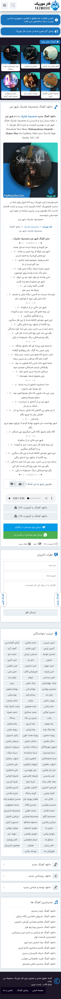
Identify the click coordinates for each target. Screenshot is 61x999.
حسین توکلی (49, 712)
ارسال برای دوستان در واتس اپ (28, 534)
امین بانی (12, 671)
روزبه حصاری (49, 735)
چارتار (30, 700)
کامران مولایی (30, 787)
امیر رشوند (49, 671)
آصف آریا (12, 648)
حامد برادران (12, 700)
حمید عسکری (30, 712)
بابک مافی (30, 683)
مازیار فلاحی (12, 793)
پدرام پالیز (30, 694)
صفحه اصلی (37, 990)
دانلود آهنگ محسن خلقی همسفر (39, 964)
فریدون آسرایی (49, 787)
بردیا (12, 683)
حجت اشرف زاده (12, 706)
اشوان (49, 660)
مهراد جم (12, 833)
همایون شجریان (12, 845)
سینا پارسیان (49, 752)
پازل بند (49, 694)
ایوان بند (12, 677)
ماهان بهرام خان (30, 799)
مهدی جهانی (12, 828)
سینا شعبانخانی (49, 758)
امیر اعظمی (12, 665)
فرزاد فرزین (12, 781)
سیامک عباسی (30, 747)
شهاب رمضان (12, 758)
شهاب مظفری (49, 764)
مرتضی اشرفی (12, 816)
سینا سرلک (12, 752)
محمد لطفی (30, 810)
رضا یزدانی (30, 729)
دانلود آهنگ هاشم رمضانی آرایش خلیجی (35, 922)
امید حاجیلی (30, 665)
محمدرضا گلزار (49, 816)
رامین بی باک (30, 718)
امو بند (30, 660)
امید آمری (12, 660)
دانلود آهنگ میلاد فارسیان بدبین (39, 953)
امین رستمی (49, 677)
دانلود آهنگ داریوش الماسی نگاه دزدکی (36, 916)
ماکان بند (49, 799)
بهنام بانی (30, 689)
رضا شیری (30, 723)
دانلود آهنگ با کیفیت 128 (32, 516)
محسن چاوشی (49, 804)
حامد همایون (30, 706)
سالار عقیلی (49, 741)
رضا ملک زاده (49, 729)
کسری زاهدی (12, 787)
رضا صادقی (12, 723)
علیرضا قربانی (12, 776)
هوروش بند (49, 851)
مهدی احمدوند (30, 828)
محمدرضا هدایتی (30, 816)
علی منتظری (12, 770)
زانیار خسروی (12, 735)
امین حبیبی (49, 642)
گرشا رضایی (49, 793)
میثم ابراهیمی (30, 839)
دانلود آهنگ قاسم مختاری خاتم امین (37, 948)
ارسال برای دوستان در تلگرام (28, 527)
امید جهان (49, 665)
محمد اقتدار (49, 810)
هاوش (31, 845)
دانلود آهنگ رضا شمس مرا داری (40, 942)
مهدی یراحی (49, 833)
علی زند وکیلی (49, 770)
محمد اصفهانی (12, 804)
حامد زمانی (49, 706)
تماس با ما (8, 990)
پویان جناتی (49, 700)
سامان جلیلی (31, 741)
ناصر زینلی (49, 845)
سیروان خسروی (12, 747)
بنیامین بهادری (49, 689)
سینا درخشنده (30, 752)
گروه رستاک (30, 793)
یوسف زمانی (30, 851)
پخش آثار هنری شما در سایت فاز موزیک (35, 31)
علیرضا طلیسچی (30, 776)
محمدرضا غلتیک (31, 226)
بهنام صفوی (12, 689)
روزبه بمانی (12, 729)
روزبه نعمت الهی (30, 735)
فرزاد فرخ (30, 781)
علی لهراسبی (30, 770)
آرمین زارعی (49, 648)
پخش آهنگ (22, 990)
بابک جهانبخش (49, 683)
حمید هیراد (12, 712)
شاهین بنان (30, 758)
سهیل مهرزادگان (49, 747)
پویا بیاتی (12, 694)
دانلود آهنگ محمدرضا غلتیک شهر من (31, 107)
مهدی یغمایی (30, 833)
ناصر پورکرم (12, 839)
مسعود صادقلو (30, 822)
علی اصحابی (12, 764)
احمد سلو (12, 654)
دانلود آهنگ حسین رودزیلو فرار (40, 927)
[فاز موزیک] (47, 10)
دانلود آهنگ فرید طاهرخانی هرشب (38, 958)
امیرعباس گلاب (30, 671)
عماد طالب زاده (49, 781)
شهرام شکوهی (30, 764)
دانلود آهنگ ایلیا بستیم (44, 911)
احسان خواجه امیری (49, 655)
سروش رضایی (12, 741)
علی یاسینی (49, 776)
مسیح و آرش (12, 822)
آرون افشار (31, 648)
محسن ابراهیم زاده (12, 799)
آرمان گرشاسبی (12, 642)
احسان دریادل (30, 654)
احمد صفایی (30, 642)
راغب (49, 718)
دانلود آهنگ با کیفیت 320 (32, 508)
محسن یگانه (30, 804)
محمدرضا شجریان (12, 810)
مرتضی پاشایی (49, 822)
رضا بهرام (49, 723)
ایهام (30, 677)
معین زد (49, 828)
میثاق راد (49, 839)
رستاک (12, 718)
